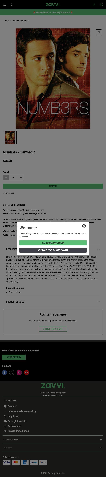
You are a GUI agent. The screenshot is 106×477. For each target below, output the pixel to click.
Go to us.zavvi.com (53, 243)
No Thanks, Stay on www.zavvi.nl (53, 250)
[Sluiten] (84, 225)
